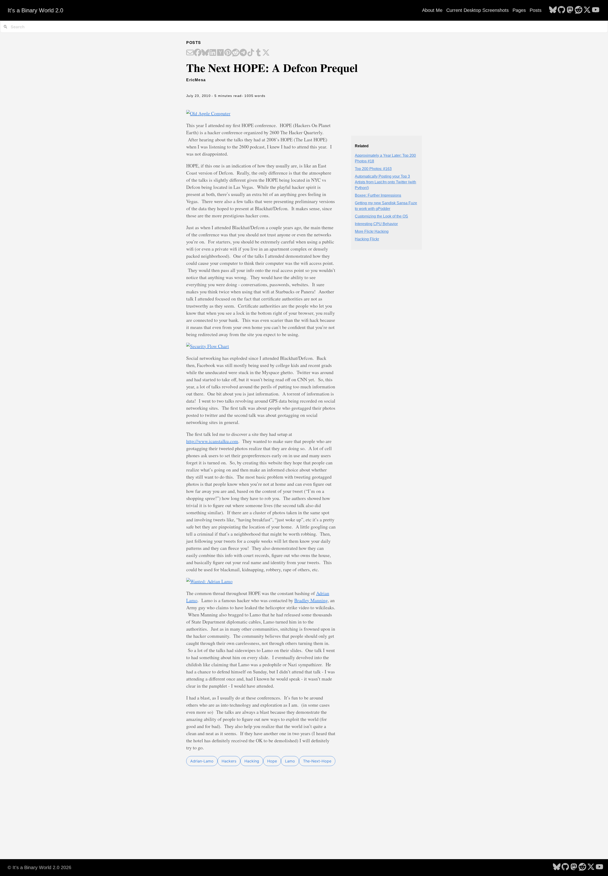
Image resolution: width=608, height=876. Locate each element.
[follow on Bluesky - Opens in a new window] (553, 10)
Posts (536, 10)
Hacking (251, 761)
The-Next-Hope (317, 761)
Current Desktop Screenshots (477, 10)
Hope (272, 761)
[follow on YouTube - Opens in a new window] (595, 10)
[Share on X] (266, 53)
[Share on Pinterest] (228, 53)
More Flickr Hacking (372, 231)
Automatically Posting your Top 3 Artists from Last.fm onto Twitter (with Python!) (385, 182)
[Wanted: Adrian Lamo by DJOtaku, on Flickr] (209, 581)
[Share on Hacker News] (220, 53)
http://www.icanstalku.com (212, 441)
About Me (432, 10)
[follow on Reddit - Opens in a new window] (578, 10)
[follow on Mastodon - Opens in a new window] (570, 10)
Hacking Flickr (367, 239)
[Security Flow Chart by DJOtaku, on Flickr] (207, 346)
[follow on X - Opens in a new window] (587, 10)
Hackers (229, 761)
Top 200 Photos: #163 (373, 169)
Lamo (290, 761)
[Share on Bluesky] (205, 53)
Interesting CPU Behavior (376, 224)
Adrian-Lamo (202, 761)
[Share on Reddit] (235, 53)
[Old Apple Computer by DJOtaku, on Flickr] (208, 113)
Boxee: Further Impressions (378, 195)
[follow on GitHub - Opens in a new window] (561, 10)
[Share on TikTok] (251, 53)
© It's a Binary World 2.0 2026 (39, 867)
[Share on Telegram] (243, 53)
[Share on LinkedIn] (213, 53)
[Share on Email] (190, 53)
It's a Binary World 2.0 (35, 10)
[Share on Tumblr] (258, 53)
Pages (519, 10)
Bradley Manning (311, 600)
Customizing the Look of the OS (381, 216)
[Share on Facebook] (197, 53)
